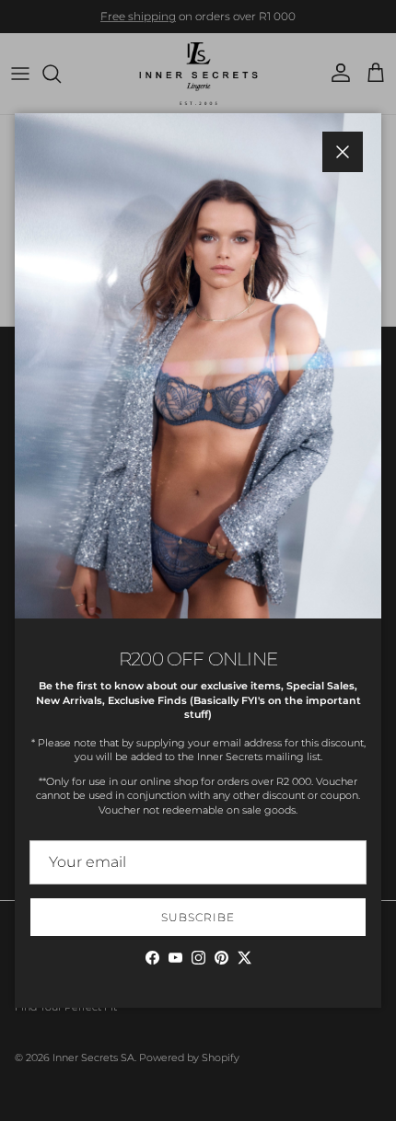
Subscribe (198, 917)
